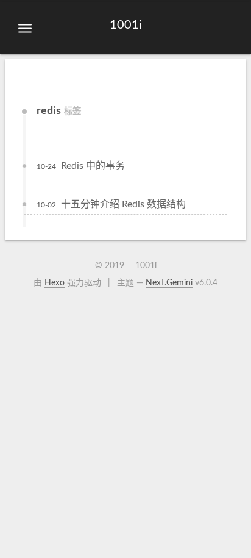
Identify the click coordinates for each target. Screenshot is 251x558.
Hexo (54, 283)
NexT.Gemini (169, 283)
